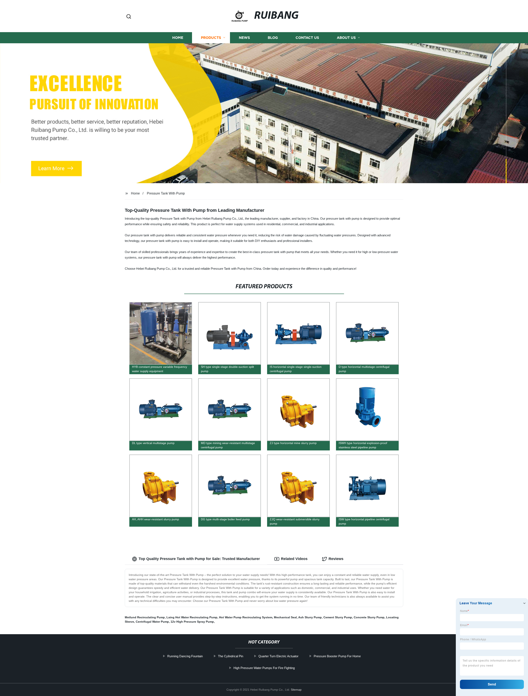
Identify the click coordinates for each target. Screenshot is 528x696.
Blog (273, 38)
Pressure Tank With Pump (166, 193)
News (244, 38)
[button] (129, 17)
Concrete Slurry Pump (369, 617)
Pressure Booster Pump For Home (337, 656)
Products (211, 38)
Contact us (307, 38)
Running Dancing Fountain (185, 656)
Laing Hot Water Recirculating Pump (191, 617)
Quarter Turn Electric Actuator (278, 656)
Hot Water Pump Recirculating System (245, 617)
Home (177, 38)
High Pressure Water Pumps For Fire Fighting (264, 668)
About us (346, 38)
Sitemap (296, 689)
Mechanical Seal (285, 617)
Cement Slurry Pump (337, 617)
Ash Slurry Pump (310, 617)
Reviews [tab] (336, 559)
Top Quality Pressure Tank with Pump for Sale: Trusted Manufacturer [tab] (199, 559)
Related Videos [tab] (294, 559)
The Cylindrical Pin (230, 656)
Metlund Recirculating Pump (145, 617)
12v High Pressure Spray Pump (192, 621)
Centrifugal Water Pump (152, 621)
